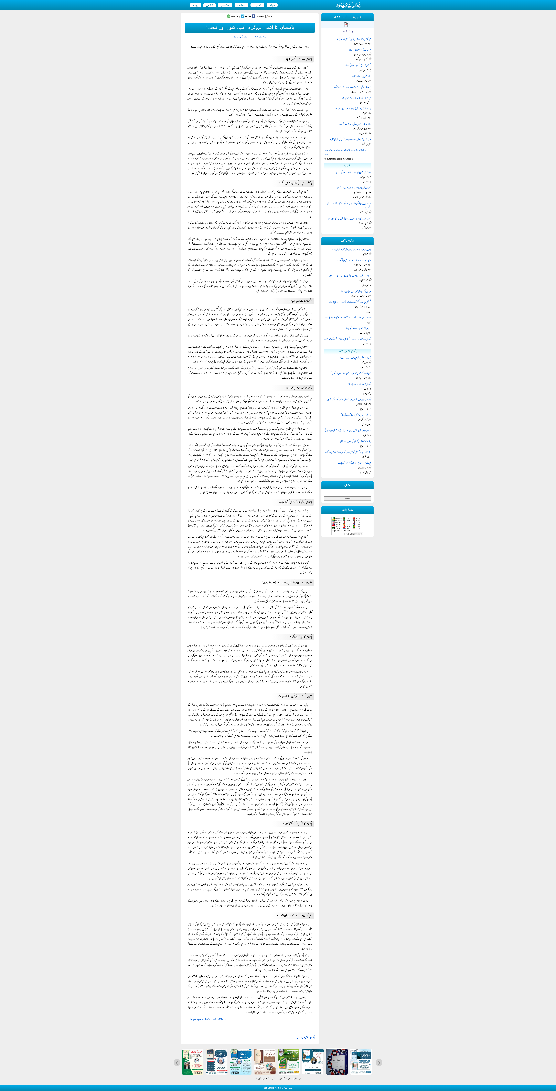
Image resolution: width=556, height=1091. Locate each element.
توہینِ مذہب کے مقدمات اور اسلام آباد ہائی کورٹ (354, 260)
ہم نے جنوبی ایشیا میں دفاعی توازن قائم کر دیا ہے (354, 463)
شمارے (257, 5)
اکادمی (209, 5)
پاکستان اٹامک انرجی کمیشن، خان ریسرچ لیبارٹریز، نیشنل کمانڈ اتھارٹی (348, 431)
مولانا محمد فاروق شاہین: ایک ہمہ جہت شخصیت (355, 124)
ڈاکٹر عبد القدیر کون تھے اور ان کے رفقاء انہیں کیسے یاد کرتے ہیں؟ (348, 400)
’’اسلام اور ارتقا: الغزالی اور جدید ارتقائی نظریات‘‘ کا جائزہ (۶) (349, 219)
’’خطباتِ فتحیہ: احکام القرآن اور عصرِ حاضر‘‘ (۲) (354, 188)
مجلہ (272, 5)
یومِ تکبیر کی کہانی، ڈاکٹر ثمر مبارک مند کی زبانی (356, 415)
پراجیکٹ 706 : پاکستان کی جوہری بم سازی (355, 441)
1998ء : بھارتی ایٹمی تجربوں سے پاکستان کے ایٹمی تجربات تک (348, 452)
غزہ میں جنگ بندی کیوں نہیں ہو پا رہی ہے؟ (356, 291)
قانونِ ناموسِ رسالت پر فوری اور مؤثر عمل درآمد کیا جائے (351, 250)
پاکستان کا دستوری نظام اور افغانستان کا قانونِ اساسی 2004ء (349, 276)
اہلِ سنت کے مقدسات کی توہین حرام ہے (356, 98)
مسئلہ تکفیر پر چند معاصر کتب (361, 76)
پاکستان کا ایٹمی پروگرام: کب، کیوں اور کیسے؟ (355, 358)
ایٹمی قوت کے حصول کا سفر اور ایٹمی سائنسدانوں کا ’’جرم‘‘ (351, 373)
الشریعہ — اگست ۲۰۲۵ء (347, 17)
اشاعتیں (225, 5)
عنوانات (241, 5)
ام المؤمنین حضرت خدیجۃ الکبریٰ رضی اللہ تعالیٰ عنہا (353, 39)
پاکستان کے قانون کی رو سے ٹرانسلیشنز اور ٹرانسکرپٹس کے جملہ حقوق (347, 339)
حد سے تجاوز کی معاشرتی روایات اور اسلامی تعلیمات (353, 109)
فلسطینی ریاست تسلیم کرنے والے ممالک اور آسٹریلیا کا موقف (349, 302)
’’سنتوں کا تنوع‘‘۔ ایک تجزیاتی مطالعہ (358, 65)
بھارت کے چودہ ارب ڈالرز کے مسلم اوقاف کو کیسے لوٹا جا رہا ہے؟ (348, 317)
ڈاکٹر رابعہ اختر (260, 37)
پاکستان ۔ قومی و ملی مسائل (306, 1037)
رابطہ (195, 5)
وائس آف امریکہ (240, 37)
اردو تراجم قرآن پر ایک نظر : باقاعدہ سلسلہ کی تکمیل (353, 172)
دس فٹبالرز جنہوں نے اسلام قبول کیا (358, 328)
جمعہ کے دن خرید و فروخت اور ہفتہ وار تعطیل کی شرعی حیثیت (350, 140)
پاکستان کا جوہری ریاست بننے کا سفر (358, 384)
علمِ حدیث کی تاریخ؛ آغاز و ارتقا (360, 50)
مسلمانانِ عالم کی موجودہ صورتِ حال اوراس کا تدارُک (352, 87)
